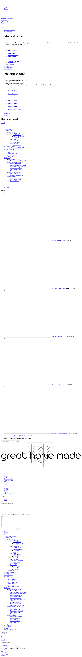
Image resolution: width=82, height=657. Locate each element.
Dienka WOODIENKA (16, 602)
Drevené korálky (11, 155)
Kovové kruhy (10, 152)
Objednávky (7, 489)
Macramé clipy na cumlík (16, 611)
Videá (5, 500)
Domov (3, 435)
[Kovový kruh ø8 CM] (28, 240)
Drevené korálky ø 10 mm (59, 385)
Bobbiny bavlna (12, 50)
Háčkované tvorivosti (15, 175)
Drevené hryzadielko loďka (59, 288)
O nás (5, 477)
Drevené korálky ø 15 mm (59, 336)
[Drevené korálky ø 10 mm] (28, 385)
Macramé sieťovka (15, 179)
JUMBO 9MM (17, 544)
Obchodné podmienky (9, 480)
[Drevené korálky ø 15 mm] (28, 336)
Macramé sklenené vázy (16, 168)
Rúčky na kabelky (11, 580)
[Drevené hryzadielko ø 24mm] (28, 433)
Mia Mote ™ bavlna (13, 61)
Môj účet (6, 488)
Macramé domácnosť (12, 159)
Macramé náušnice (15, 621)
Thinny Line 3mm (18, 560)
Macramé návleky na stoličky (17, 166)
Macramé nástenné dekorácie (17, 160)
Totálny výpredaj (8, 129)
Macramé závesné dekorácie (17, 171)
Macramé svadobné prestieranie (18, 165)
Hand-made (7, 158)
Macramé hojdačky (15, 609)
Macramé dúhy (14, 613)
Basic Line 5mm (17, 562)
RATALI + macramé (15, 173)
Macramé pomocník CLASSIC (15, 148)
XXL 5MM (16, 137)
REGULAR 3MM (18, 136)
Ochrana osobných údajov (10, 493)
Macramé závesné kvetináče (17, 605)
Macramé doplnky (8, 150)
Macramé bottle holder (16, 178)
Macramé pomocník (9, 146)
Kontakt (6, 476)
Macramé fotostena (15, 163)
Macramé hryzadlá (15, 612)
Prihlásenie (6, 492)
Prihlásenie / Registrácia (10, 629)
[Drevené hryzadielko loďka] (28, 288)
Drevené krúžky (12, 103)
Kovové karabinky (11, 579)
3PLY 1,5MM (16, 566)
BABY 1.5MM (17, 135)
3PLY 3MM (16, 140)
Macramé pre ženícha (15, 598)
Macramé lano (12, 56)
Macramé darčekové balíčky (17, 608)
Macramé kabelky (14, 181)
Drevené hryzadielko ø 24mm (60, 433)
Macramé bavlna (8, 130)
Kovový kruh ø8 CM (57, 240)
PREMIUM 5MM (18, 543)
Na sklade (6, 187)
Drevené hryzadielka (12, 153)
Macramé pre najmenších (13, 172)
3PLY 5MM (16, 142)
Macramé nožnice (8, 149)
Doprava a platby (8, 479)
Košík (5, 491)
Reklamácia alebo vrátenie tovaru (12, 481)
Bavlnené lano (12, 62)
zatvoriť (3, 123)
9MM (14, 552)
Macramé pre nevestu (15, 169)
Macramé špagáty (13, 53)
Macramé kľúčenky (15, 622)
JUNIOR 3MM (17, 145)
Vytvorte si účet (4, 645)
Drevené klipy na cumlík (14, 109)
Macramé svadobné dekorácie (14, 162)
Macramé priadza (13, 55)
